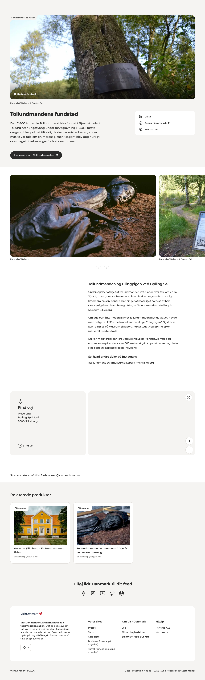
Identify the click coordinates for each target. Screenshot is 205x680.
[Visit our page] (93, 593)
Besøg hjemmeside (156, 123)
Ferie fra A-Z (163, 627)
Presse (92, 627)
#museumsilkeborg (122, 362)
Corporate (94, 636)
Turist (91, 632)
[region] (141, 423)
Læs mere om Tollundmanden (34, 155)
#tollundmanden (99, 362)
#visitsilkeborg (145, 362)
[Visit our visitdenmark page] (102, 593)
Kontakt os (162, 632)
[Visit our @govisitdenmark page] (112, 593)
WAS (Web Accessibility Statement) (174, 670)
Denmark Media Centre (135, 636)
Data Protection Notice (138, 670)
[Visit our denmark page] (83, 593)
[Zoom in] (189, 441)
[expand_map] (188, 397)
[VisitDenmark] (31, 613)
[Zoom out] (189, 450)
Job (124, 627)
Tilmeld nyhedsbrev (133, 632)
